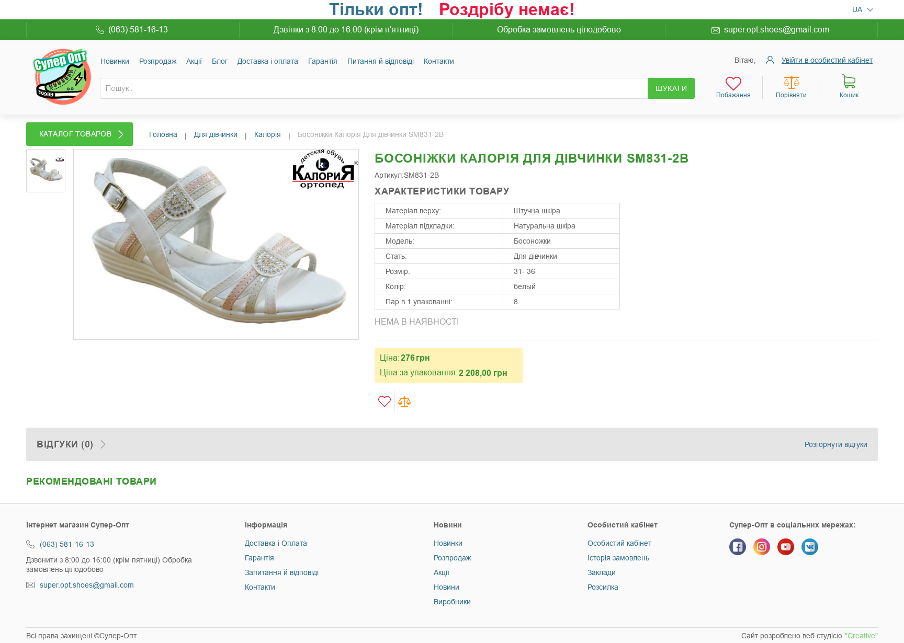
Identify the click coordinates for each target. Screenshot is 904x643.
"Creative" (861, 635)
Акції (194, 61)
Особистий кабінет (619, 543)
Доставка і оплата (268, 61)
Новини (446, 587)
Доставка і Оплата (276, 543)
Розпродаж (157, 61)
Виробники (452, 602)
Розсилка (602, 587)
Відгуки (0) (65, 444)
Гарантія (322, 61)
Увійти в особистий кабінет (827, 60)
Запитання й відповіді (282, 572)
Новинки (114, 61)
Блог (220, 61)
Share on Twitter (664, 205)
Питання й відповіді (380, 61)
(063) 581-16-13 (138, 29)
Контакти (439, 61)
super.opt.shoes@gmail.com (776, 29)
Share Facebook (643, 205)
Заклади (601, 572)
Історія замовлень (618, 558)
